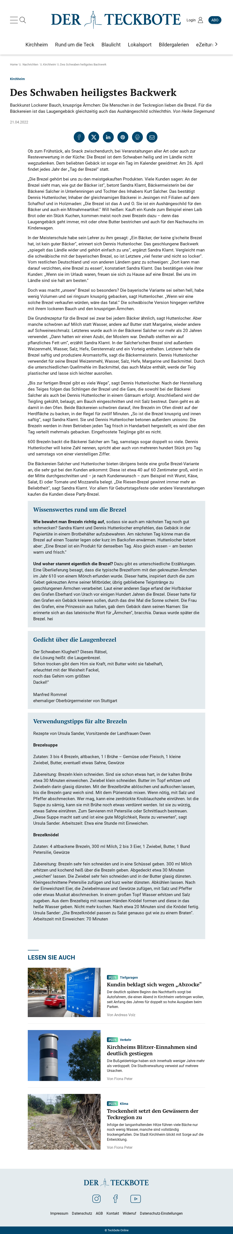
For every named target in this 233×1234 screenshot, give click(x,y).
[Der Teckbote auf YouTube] (135, 1198)
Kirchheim (49, 64)
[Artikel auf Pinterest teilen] (122, 137)
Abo (214, 20)
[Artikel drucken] (137, 137)
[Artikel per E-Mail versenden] (152, 137)
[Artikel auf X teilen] (93, 137)
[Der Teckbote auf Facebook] (115, 1198)
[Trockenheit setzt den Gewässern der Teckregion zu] (64, 1121)
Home (14, 64)
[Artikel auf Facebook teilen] (79, 137)
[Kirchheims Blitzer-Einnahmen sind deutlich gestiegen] (64, 1055)
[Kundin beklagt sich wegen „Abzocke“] (64, 991)
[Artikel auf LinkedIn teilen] (108, 137)
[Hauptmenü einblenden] (15, 20)
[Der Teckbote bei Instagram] (96, 1198)
